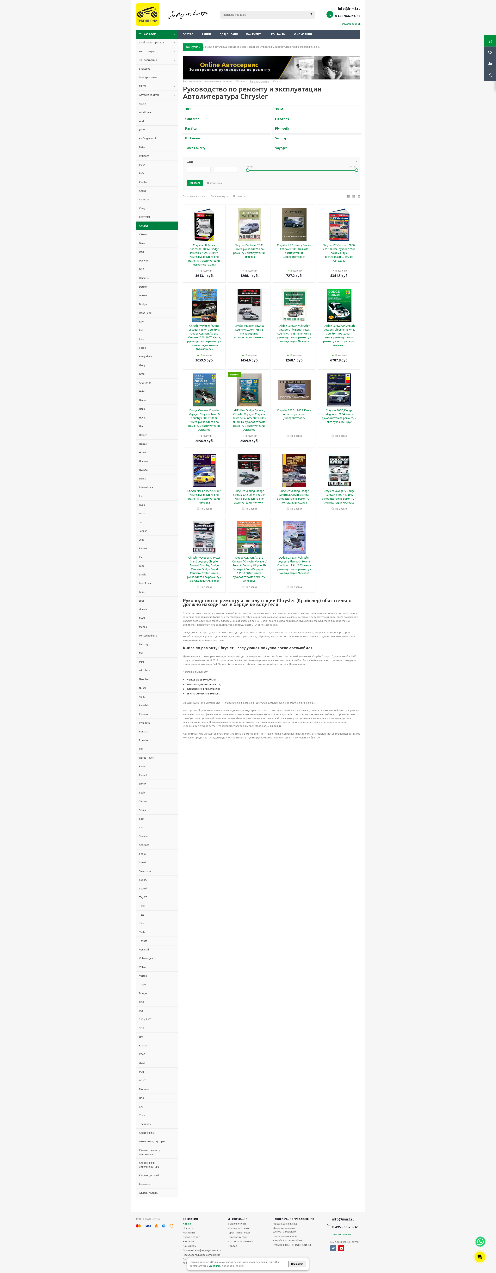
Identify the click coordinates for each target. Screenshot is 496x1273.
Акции (206, 34)
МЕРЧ (142, 86)
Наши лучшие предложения (293, 1219)
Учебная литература (151, 42)
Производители (237, 1237)
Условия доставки (239, 1228)
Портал (188, 34)
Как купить (254, 34)
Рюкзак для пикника (285, 1223)
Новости (188, 1228)
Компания (190, 1219)
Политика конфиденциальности (202, 1250)
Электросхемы (148, 77)
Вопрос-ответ (191, 1237)
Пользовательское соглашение (201, 1254)
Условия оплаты (237, 1223)
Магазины (189, 1232)
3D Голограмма (148, 60)
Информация (237, 1219)
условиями (215, 1265)
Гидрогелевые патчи (285, 1236)
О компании (303, 34)
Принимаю (297, 1264)
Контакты (278, 34)
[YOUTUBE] (341, 1248)
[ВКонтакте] (333, 1248)
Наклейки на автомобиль (288, 1240)
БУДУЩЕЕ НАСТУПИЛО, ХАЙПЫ (292, 1245)
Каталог (150, 34)
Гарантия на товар (239, 1232)
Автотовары (147, 51)
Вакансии (188, 1241)
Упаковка (144, 68)
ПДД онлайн (229, 34)
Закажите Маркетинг (240, 1241)
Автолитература (149, 94)
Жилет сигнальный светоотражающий (284, 1230)
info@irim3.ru (349, 8)
